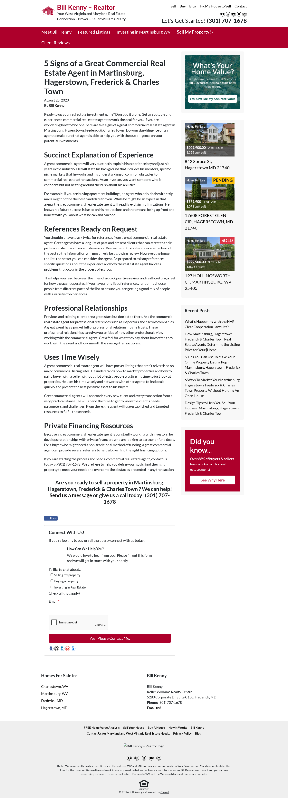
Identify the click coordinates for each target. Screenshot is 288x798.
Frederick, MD (52, 700)
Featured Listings (94, 32)
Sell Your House (133, 727)
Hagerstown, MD (54, 708)
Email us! (154, 708)
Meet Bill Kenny (56, 32)
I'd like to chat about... (65, 569)
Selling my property (67, 575)
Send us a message (71, 495)
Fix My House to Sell (215, 6)
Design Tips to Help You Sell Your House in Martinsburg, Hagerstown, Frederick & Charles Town (212, 408)
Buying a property (66, 581)
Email (54, 601)
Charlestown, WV (54, 686)
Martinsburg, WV (54, 693)
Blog (192, 6)
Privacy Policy (182, 733)
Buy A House (156, 727)
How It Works (177, 727)
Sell (173, 6)
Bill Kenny (56, 105)
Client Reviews (55, 42)
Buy (183, 6)
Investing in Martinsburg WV (144, 32)
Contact (241, 6)
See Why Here (213, 480)
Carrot (164, 792)
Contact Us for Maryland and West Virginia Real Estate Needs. (128, 733)
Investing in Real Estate (70, 587)
